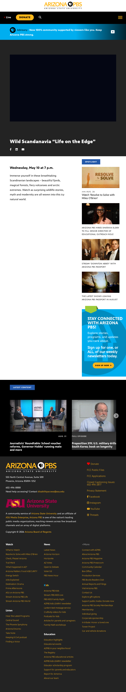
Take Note (10, 633)
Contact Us (87, 592)
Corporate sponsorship (92, 618)
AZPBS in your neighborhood (57, 648)
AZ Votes (48, 563)
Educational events (52, 644)
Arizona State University (44, 513)
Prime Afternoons (14, 588)
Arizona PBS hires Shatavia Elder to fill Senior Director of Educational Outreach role (100, 231)
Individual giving (89, 614)
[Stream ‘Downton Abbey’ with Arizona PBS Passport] (100, 240)
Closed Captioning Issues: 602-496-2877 (101, 483)
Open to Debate (51, 567)
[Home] (63, 5)
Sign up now (102, 365)
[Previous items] (9, 415)
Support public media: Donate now (98, 601)
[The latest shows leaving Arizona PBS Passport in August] (100, 273)
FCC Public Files (95, 469)
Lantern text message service (57, 608)
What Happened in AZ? (16, 567)
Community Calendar (92, 567)
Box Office (87, 571)
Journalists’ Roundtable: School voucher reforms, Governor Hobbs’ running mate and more (36, 446)
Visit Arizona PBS (89, 588)
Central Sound (12, 620)
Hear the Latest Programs (18, 616)
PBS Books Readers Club (93, 580)
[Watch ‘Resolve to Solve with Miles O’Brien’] (100, 168)
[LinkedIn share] (18, 149)
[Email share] (25, 149)
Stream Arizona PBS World (18, 601)
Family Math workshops (55, 625)
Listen (9, 610)
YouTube (95, 508)
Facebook (94, 496)
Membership (88, 609)
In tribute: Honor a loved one (95, 622)
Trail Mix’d (10, 563)
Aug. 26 (88, 192)
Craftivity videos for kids (55, 612)
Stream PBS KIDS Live (53, 595)
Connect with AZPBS (91, 550)
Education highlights (53, 640)
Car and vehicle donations (94, 631)
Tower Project (88, 626)
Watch (9, 544)
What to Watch (13, 550)
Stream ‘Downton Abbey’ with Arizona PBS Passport (99, 265)
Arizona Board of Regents (38, 532)
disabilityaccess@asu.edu (51, 491)
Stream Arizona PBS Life (17, 597)
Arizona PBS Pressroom (93, 563)
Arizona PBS (36, 517)
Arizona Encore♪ (13, 629)
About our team (51, 678)
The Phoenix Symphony (16, 624)
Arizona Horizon (51, 554)
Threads (93, 514)
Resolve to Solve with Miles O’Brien (22, 554)
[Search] (40, 17)
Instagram (95, 502)
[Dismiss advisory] (113, 32)
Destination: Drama (15, 584)
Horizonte (48, 558)
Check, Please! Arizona (16, 558)
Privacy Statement (96, 490)
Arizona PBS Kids (51, 591)
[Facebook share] (12, 149)
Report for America (53, 674)
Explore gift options (91, 597)
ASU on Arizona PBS (15, 592)
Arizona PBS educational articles (58, 657)
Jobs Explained (12, 580)
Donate (95, 463)
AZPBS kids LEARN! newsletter (57, 603)
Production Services (91, 575)
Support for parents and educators (59, 669)
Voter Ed (48, 571)
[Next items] (116, 415)
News (47, 544)
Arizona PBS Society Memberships (97, 605)
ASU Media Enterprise (17, 517)
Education (49, 634)
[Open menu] (120, 17)
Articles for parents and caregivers (59, 620)
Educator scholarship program (58, 665)
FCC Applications (96, 476)
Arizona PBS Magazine (92, 558)
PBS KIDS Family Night (54, 599)
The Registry (49, 652)
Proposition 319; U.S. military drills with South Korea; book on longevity (97, 445)
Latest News (49, 550)
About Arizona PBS (90, 554)
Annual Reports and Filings (94, 584)
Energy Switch (12, 575)
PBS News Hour (51, 575)
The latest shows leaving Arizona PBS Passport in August (100, 298)
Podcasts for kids (51, 616)
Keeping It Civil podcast (16, 637)
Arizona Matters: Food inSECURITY (21, 571)
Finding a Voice (13, 641)
